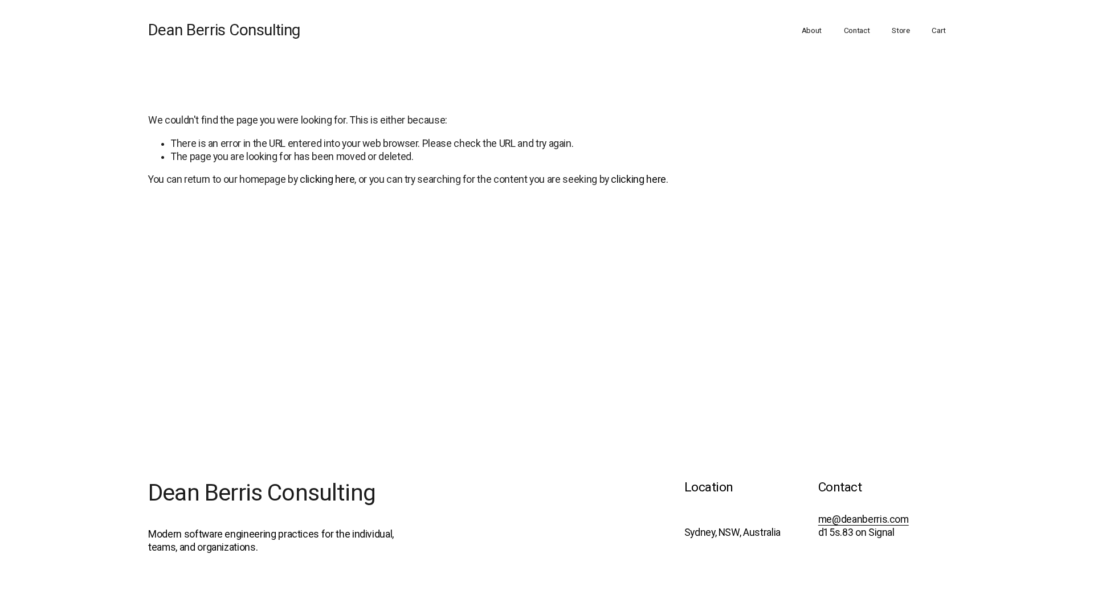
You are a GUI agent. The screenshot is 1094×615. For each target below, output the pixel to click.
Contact (857, 30)
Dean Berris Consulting (224, 29)
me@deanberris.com (863, 519)
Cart (939, 30)
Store (901, 30)
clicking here (327, 179)
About (812, 30)
